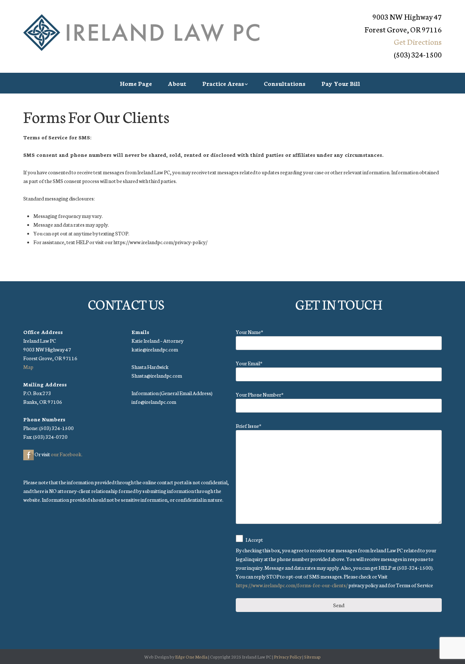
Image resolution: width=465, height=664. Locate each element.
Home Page (136, 83)
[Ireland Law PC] (141, 32)
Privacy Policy (288, 656)
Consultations (285, 83)
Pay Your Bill (341, 83)
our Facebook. (66, 454)
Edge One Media (191, 656)
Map (28, 366)
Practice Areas (223, 83)
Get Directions (418, 41)
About (177, 83)
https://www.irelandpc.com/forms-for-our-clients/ (292, 585)
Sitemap (312, 656)
